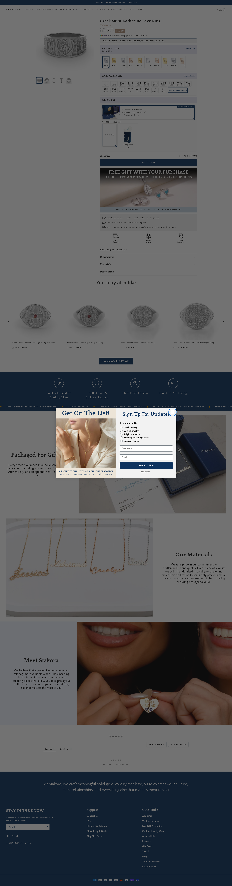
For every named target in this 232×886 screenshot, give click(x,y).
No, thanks (146, 472)
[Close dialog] (172, 412)
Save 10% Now (146, 465)
